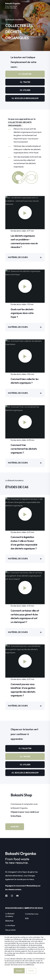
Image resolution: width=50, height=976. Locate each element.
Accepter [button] (19, 971)
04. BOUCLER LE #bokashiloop (25, 98)
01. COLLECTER (25, 74)
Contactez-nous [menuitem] (31, 914)
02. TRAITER (25, 82)
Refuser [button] (31, 971)
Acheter (15, 827)
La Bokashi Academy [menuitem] (9, 914)
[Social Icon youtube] (17, 896)
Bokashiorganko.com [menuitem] (14, 908)
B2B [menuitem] (27, 918)
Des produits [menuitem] (10, 930)
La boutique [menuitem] (10, 925)
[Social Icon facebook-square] (7, 896)
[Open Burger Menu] (43, 5)
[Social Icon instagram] (12, 896)
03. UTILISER (25, 90)
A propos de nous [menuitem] (34, 908)
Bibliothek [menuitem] (9, 921)
